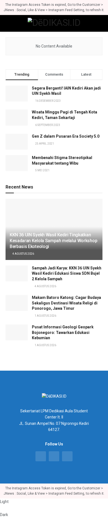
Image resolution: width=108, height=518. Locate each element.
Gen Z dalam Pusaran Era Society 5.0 (65, 136)
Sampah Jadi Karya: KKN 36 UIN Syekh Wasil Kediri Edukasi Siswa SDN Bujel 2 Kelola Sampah (66, 273)
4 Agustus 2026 (23, 253)
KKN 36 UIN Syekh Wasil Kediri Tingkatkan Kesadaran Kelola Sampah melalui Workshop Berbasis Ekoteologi (53, 240)
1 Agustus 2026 (45, 315)
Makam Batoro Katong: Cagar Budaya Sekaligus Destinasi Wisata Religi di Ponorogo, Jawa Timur (66, 303)
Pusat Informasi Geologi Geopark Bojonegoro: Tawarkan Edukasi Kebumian (63, 332)
